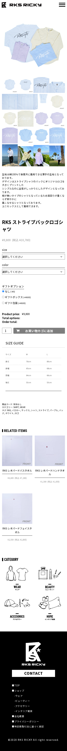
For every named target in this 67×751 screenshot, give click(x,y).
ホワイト (9, 413)
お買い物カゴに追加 (39, 331)
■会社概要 (18, 716)
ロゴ (17, 413)
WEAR (22, 407)
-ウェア (18, 695)
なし (10, 291)
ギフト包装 (15, 303)
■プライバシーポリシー (25, 721)
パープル (54, 410)
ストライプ (43, 410)
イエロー (16, 410)
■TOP (16, 685)
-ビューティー (22, 700)
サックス (25, 410)
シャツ (34, 410)
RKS (9, 410)
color (5, 265)
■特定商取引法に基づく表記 (28, 726)
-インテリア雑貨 (23, 711)
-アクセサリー (22, 706)
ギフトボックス (18, 297)
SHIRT (16, 407)
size (4, 250)
